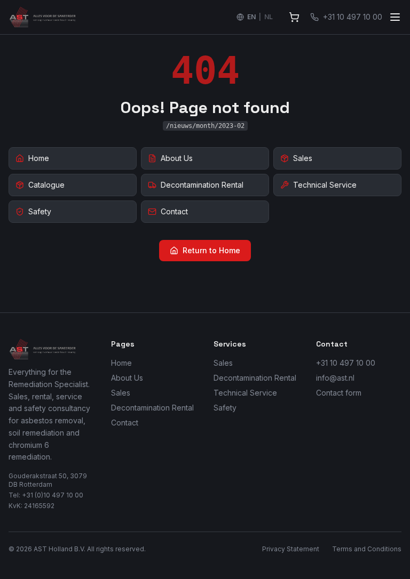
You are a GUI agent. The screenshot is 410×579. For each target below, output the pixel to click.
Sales (120, 392)
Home (121, 362)
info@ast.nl (335, 377)
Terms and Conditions (366, 549)
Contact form (338, 392)
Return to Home (211, 250)
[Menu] (395, 17)
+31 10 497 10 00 (345, 362)
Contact (124, 422)
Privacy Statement (290, 549)
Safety (225, 407)
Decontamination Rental (152, 407)
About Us (127, 377)
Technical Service (245, 392)
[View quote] (294, 17)
